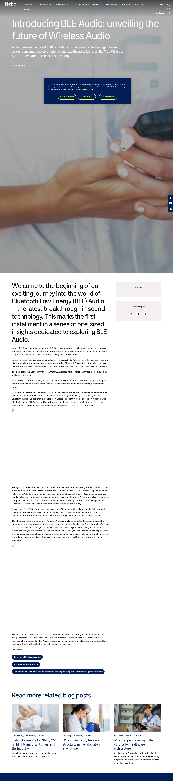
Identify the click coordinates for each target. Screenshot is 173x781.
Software (43, 4)
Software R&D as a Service (26, 664)
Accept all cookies (67, 96)
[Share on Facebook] (138, 314)
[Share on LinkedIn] (146, 314)
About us (97, 4)
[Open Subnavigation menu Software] (50, 4)
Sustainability (111, 4)
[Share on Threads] (131, 314)
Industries (60, 4)
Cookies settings (108, 96)
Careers (126, 4)
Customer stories (81, 4)
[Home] (10, 4)
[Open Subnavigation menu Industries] (67, 4)
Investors (138, 4)
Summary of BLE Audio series (27, 657)
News (26, 9)
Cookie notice (88, 89)
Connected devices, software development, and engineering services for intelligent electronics (58, 671)
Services (28, 4)
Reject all (86, 96)
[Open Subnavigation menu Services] (34, 4)
